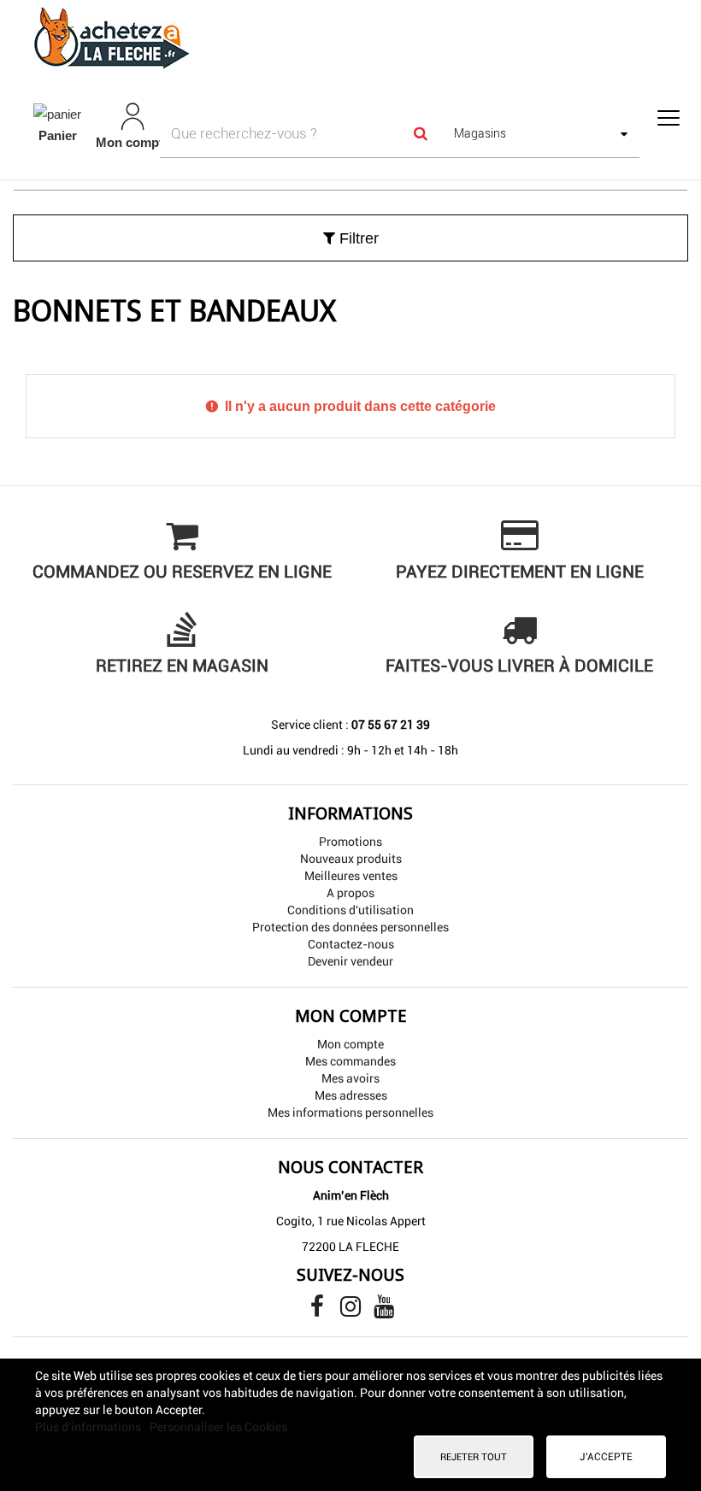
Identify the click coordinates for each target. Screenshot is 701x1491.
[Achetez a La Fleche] (350, 37)
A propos (350, 893)
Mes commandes (350, 1061)
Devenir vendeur (350, 961)
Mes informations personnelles (350, 1112)
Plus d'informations (89, 1427)
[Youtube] (383, 1311)
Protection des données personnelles (350, 927)
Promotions (350, 841)
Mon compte (350, 1044)
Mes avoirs (350, 1078)
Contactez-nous (351, 944)
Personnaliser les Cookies (218, 1427)
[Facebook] (318, 1311)
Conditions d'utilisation (350, 910)
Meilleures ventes (351, 876)
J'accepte (606, 1457)
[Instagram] (351, 1311)
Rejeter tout (473, 1457)
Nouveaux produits (351, 859)
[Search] (419, 133)
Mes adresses (351, 1095)
